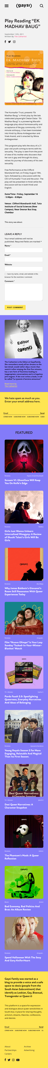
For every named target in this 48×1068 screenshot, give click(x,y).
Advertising (29, 1050)
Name (8, 245)
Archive (27, 1046)
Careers (8, 1053)
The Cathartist (20, 36)
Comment (10, 281)
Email (8, 255)
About (7, 1046)
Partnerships (10, 1050)
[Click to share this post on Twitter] (9, 42)
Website (8, 264)
